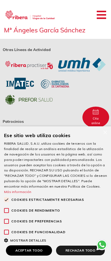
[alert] (55, 193)
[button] (101, 14)
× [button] (105, 132)
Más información (18, 192)
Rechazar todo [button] (80, 250)
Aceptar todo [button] (29, 250)
